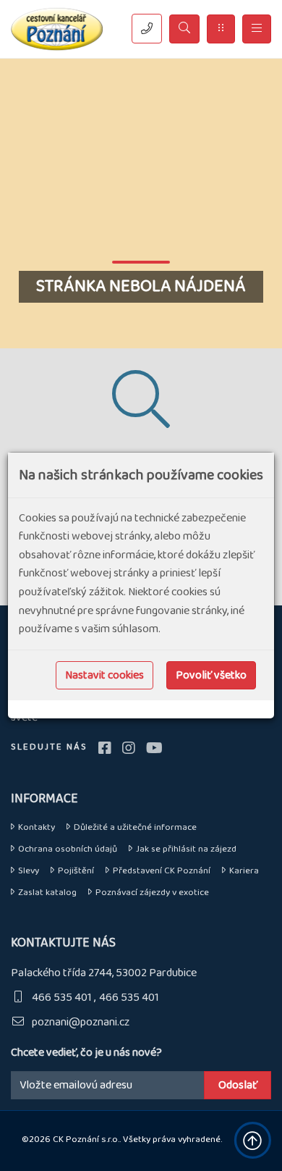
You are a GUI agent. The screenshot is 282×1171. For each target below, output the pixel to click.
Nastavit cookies (104, 675)
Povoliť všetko (211, 675)
